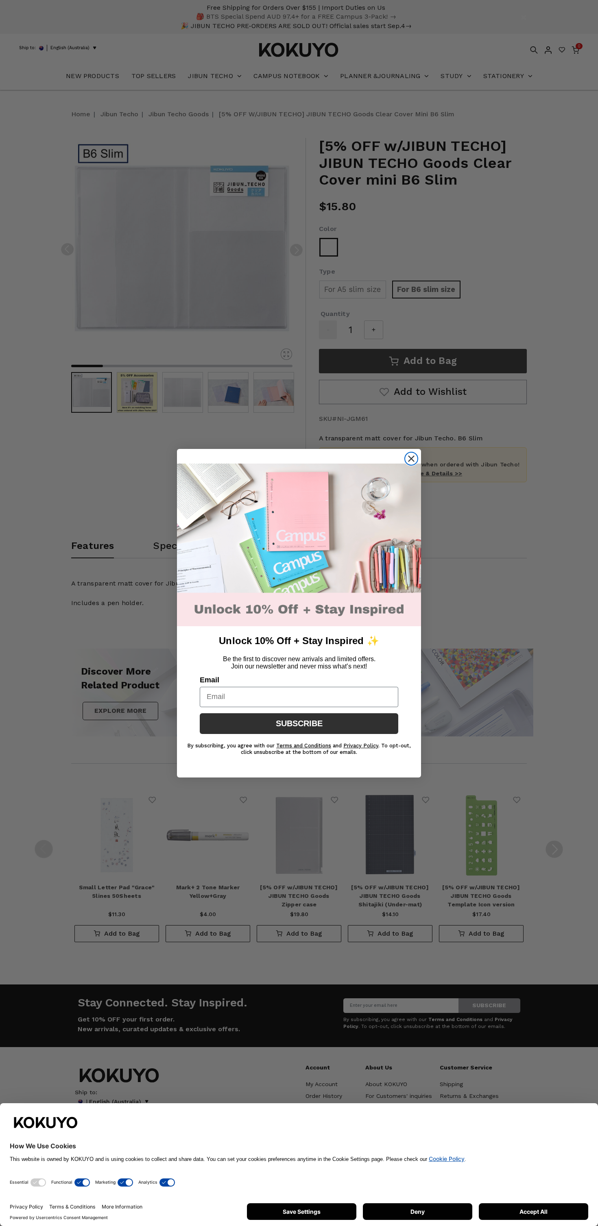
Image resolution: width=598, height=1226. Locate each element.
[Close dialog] (411, 458)
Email (209, 680)
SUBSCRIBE (299, 723)
